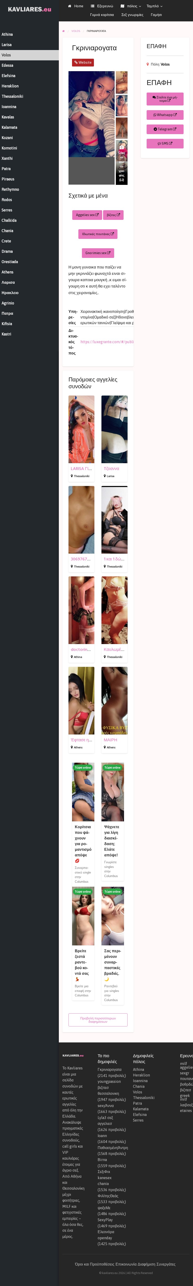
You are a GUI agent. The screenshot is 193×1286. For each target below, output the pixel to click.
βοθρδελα (184, 1084)
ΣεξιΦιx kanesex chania (105, 1177)
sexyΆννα (106, 1105)
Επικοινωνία (126, 1264)
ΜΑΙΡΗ (110, 740)
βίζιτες (112, 215)
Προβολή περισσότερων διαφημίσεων (98, 1019)
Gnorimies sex (96, 253)
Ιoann (102, 1136)
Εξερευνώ (104, 6)
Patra (137, 1103)
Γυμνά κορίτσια (102, 15)
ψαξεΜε (104, 1208)
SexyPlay (105, 1220)
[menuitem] (75, 6)
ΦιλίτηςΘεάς (108, 1196)
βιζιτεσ (184, 1090)
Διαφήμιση (146, 1264)
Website (85, 62)
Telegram (165, 129)
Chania (139, 1086)
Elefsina (140, 1114)
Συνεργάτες (166, 1264)
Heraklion (141, 1075)
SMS (165, 143)
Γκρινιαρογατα (109, 1069)
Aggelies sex (85, 215)
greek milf (184, 1097)
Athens (78, 747)
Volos (165, 64)
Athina (78, 657)
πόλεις (131, 6)
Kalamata (141, 1109)
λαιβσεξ (184, 1105)
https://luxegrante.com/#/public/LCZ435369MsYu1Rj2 (126, 342)
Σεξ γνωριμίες (132, 15)
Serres (138, 1120)
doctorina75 (82, 649)
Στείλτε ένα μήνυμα (167, 98)
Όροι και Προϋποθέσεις (94, 1264)
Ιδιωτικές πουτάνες (96, 234)
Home (78, 6)
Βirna (102, 1160)
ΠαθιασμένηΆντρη (113, 1148)
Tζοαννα (111, 468)
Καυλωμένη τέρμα (120, 649)
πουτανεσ (184, 1078)
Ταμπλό (153, 6)
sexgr (184, 1073)
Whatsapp (164, 115)
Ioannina (140, 1081)
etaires (184, 1110)
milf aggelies (184, 1065)
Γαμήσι (156, 15)
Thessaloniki (81, 476)
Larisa (110, 476)
